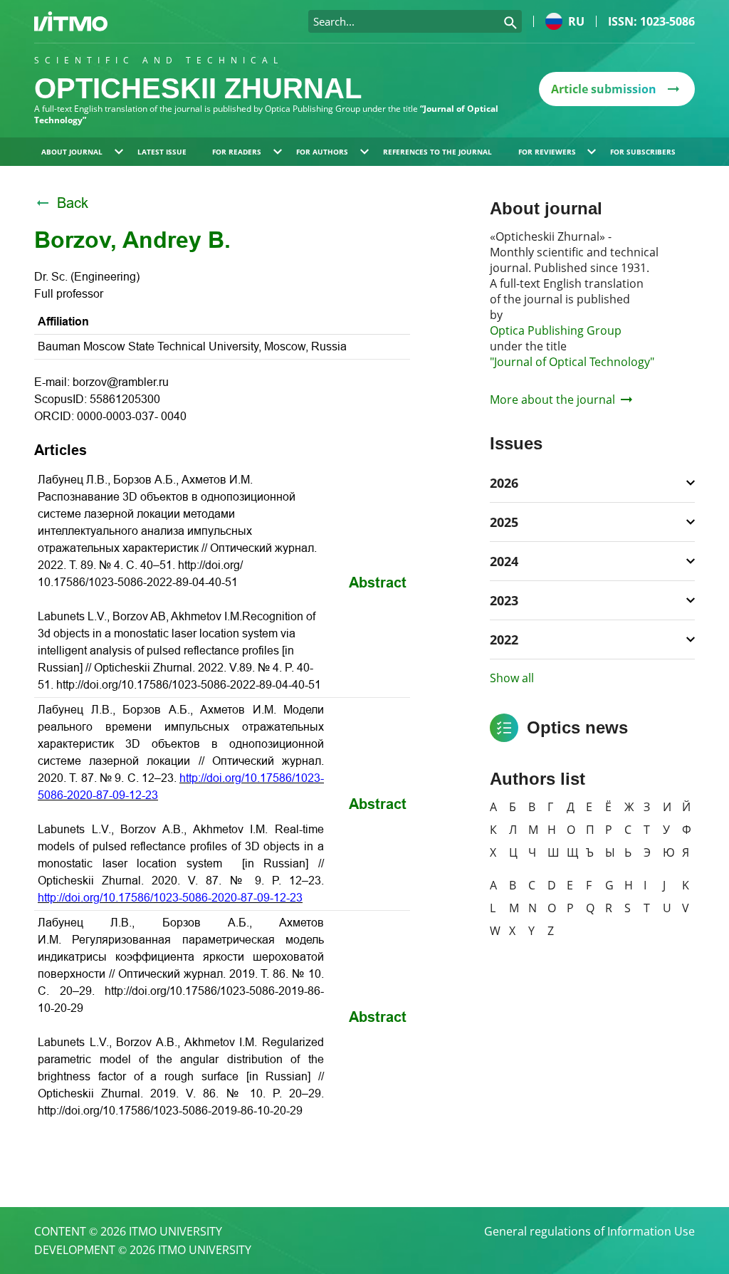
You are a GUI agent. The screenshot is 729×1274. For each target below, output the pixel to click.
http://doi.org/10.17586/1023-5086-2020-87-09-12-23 (170, 898)
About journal (72, 152)
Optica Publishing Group (556, 330)
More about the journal (552, 399)
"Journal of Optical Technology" (572, 362)
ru (576, 21)
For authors (322, 152)
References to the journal (437, 152)
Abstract (378, 582)
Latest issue (162, 152)
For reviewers (547, 152)
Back (72, 203)
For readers (236, 152)
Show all (512, 678)
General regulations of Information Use (589, 1231)
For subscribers (643, 152)
